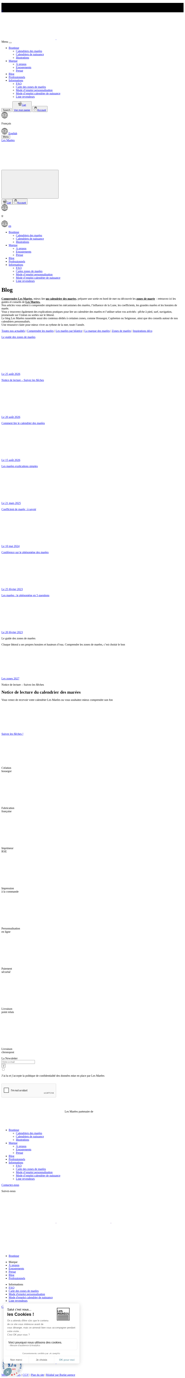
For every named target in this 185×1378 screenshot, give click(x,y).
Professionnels (17, 77)
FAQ (19, 83)
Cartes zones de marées (29, 271)
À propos (14, 1265)
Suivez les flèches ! (12, 733)
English (12, 133)
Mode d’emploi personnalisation (34, 90)
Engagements (23, 67)
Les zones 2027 (10, 678)
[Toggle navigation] (30, 184)
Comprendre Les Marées (16, 298)
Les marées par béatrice (69, 330)
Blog (11, 73)
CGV (26, 1374)
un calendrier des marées (61, 298)
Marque (13, 60)
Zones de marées (121, 330)
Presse (19, 70)
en (9, 226)
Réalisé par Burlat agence (60, 1374)
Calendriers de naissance (30, 54)
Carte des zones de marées (31, 86)
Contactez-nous (10, 1184)
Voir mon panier (22, 110)
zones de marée (145, 298)
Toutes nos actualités (13, 330)
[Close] (10, 42)
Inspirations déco (142, 330)
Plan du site (37, 1374)
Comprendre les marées (40, 330)
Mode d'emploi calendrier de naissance (31, 1297)
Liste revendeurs (25, 96)
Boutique (14, 47)
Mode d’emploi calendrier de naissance (38, 93)
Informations (16, 80)
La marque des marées (97, 330)
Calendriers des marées (29, 51)
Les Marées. (32, 301)
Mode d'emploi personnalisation (27, 1294)
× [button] (2, 10)
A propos (21, 64)
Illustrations (22, 57)
